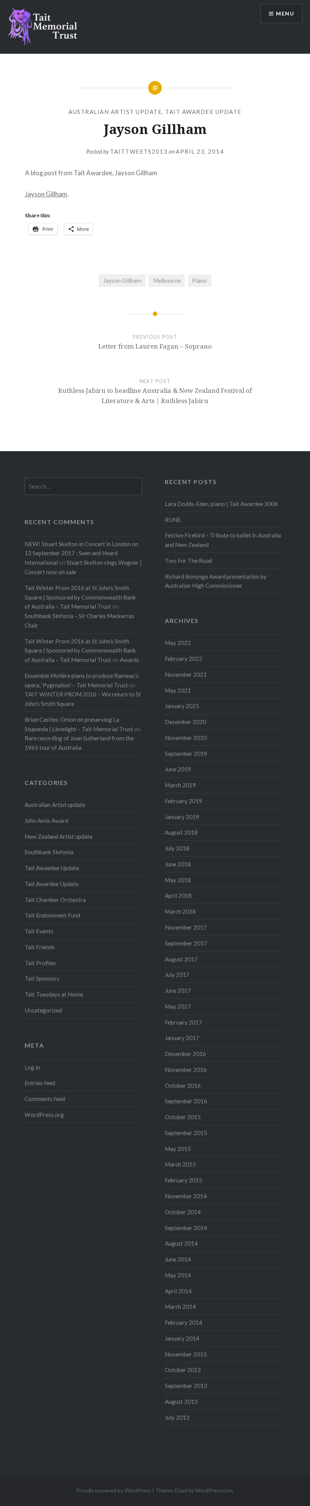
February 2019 (183, 800)
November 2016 (186, 1069)
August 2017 (181, 959)
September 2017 (186, 943)
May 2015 (178, 1148)
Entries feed (40, 1082)
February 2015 (183, 1180)
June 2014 (178, 1259)
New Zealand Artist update (59, 836)
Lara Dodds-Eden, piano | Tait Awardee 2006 (221, 503)
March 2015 (180, 1164)
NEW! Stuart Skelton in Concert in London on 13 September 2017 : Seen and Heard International (81, 553)
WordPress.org (44, 1114)
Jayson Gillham (46, 194)
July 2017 (177, 974)
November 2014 (186, 1196)
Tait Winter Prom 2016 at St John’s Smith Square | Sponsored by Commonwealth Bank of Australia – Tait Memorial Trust (80, 597)
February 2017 (183, 1022)
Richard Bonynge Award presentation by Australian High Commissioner (216, 581)
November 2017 (186, 927)
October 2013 (183, 1369)
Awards (129, 659)
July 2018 (177, 848)
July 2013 (177, 1417)
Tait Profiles (40, 962)
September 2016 (186, 1101)
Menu (285, 13)
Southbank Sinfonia (49, 852)
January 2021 (182, 705)
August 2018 (181, 832)
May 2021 (178, 690)
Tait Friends (40, 947)
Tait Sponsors (42, 978)
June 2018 (178, 864)
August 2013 (181, 1401)
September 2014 (186, 1227)
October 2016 (183, 1085)
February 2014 (183, 1322)
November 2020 (186, 737)
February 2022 (183, 658)
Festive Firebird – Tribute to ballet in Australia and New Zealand (223, 540)
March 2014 (180, 1306)
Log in (32, 1067)
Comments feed (45, 1098)
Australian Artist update (115, 111)
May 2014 (178, 1275)
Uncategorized (43, 1010)
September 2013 (186, 1385)
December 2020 (185, 721)
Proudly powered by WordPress (113, 1490)
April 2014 (178, 1291)
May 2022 (178, 642)
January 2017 (182, 1037)
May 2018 (178, 880)
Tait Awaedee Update (52, 867)
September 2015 (186, 1132)
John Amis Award (46, 820)
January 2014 (182, 1338)
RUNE (173, 519)
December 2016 (185, 1053)
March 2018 (180, 911)
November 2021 (186, 674)
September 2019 (186, 753)
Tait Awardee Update (203, 111)
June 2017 (178, 990)
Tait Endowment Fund (52, 915)
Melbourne (167, 280)
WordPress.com (214, 1490)
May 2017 (178, 1006)
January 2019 (182, 816)
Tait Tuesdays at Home (54, 994)
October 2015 (183, 1117)
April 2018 (178, 895)
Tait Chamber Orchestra (55, 899)
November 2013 (186, 1354)
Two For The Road (188, 560)
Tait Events (39, 931)
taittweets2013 (138, 151)
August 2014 (181, 1243)
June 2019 (178, 769)
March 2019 (180, 785)
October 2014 (183, 1212)
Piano (199, 280)
